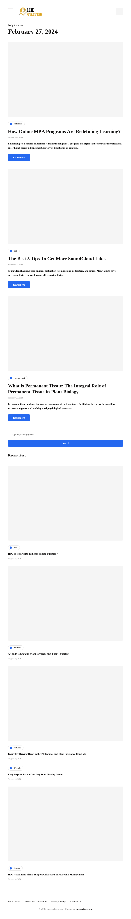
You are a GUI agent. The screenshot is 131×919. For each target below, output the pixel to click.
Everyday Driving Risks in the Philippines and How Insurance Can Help (47, 754)
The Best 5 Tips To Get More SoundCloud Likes (57, 258)
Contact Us (75, 901)
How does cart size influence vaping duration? (33, 553)
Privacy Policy (58, 901)
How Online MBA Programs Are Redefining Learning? (64, 131)
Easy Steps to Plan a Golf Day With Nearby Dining (35, 774)
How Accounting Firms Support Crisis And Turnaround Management (46, 874)
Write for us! (14, 901)
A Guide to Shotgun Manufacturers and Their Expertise (38, 653)
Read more (19, 157)
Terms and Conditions (36, 901)
